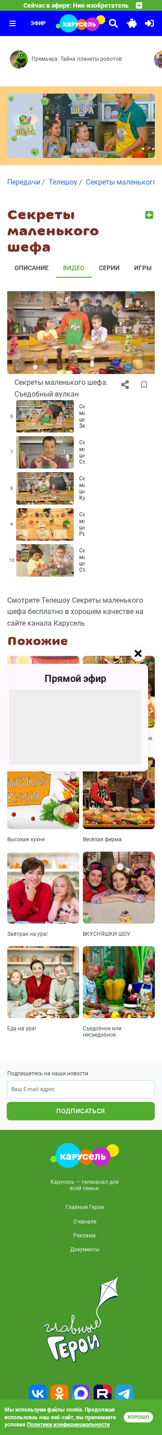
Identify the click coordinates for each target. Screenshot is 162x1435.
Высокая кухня (26, 839)
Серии (109, 267)
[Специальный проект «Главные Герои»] (81, 1320)
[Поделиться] (125, 385)
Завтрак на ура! (27, 934)
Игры (143, 267)
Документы (84, 1249)
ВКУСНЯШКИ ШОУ (106, 934)
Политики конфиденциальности (68, 1424)
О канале (84, 1221)
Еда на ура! (21, 1028)
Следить (150, 215)
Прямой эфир (75, 678)
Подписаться (80, 1111)
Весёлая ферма (102, 839)
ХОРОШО (138, 1417)
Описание (31, 267)
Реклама (84, 1235)
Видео (74, 267)
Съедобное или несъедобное (102, 1031)
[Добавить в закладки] (144, 385)
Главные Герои (85, 1207)
